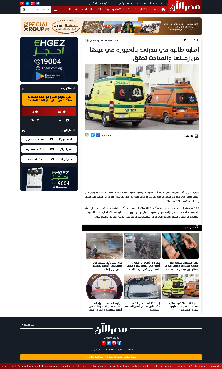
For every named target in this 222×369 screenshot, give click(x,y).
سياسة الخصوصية (114, 349)
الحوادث (87, 9)
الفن (98, 9)
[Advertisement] (142, 165)
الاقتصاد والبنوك (114, 9)
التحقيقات (73, 9)
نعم (59, 111)
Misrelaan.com (111, 337)
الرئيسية (195, 39)
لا (33, 111)
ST (87, 356)
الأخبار (143, 9)
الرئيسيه (156, 9)
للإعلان (130, 349)
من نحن (97, 349)
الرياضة (132, 9)
